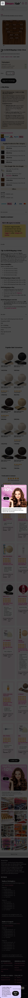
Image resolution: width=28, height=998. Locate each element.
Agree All (15, 993)
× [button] (2, 486)
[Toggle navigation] (3, 3)
